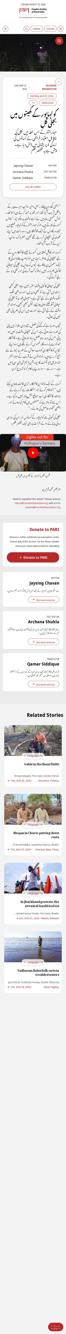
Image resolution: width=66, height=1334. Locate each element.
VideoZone (48, 102)
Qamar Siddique (23, 178)
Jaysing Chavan (23, 166)
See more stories (45, 599)
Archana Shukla (23, 172)
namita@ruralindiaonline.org (43, 506)
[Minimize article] (58, 81)
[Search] (26, 28)
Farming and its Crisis (42, 96)
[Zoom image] (59, 41)
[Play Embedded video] (33, 452)
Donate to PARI (35, 557)
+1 (33, 102)
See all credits (33, 186)
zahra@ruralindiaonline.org (31, 502)
